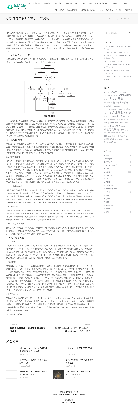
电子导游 (124, 129)
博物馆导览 (116, 98)
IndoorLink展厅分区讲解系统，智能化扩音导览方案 (117, 72)
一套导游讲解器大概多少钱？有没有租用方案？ (117, 47)
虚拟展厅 (106, 139)
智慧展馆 (106, 126)
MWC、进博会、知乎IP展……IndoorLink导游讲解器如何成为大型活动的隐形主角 (117, 64)
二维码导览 (122, 92)
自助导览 (121, 133)
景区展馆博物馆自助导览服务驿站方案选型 (79, 361)
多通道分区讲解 (116, 106)
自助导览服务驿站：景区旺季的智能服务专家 (117, 78)
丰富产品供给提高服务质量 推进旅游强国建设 (33, 361)
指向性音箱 (126, 116)
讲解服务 (121, 139)
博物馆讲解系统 (120, 102)
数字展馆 (106, 119)
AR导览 (114, 92)
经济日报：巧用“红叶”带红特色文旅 (79, 349)
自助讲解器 (122, 136)
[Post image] (11, 351)
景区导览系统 (109, 123)
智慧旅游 (115, 125)
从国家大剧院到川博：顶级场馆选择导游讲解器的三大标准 (33, 349)
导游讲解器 (116, 112)
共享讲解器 (114, 96)
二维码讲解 (107, 96)
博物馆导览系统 (108, 103)
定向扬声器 (120, 109)
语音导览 (108, 142)
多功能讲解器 (108, 106)
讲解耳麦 (127, 139)
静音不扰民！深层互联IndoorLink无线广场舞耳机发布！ (79, 373)
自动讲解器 (107, 132)
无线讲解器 (83, 395)
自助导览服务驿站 (110, 136)
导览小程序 (127, 113)
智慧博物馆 (119, 123)
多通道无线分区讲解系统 (110, 109)
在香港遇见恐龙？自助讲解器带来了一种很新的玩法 (33, 373)
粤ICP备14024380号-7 (69, 403)
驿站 (115, 142)
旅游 (118, 119)
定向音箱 (127, 109)
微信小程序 (107, 116)
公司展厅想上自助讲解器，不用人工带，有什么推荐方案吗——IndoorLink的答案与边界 (117, 55)
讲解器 (116, 139)
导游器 (106, 113)
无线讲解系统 (124, 119)
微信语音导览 (116, 116)
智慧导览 (126, 123)
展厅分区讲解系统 (64, 395)
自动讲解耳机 (114, 132)
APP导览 (107, 92)
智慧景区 (123, 126)
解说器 (112, 139)
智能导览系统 (111, 129)
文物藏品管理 (113, 119)
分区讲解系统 (124, 95)
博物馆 (106, 99)
